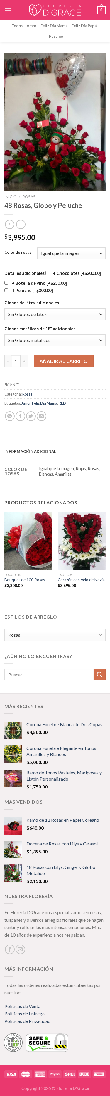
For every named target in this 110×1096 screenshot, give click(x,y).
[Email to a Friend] (41, 416)
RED (62, 403)
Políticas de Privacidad (27, 1021)
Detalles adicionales (24, 273)
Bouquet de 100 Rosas (24, 579)
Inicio (10, 196)
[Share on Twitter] (31, 416)
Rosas (28, 196)
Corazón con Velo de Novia (81, 579)
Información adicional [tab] (30, 451)
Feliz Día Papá (84, 25)
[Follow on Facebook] (10, 949)
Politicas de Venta (22, 1006)
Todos (17, 25)
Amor (31, 25)
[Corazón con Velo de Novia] (82, 541)
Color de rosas (17, 253)
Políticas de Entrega (24, 1013)
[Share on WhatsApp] (10, 416)
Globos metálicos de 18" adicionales (39, 328)
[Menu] (7, 10)
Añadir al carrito (64, 361)
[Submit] (100, 674)
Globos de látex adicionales (31, 302)
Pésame (56, 36)
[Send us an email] (20, 949)
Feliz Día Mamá (53, 25)
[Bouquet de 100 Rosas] (28, 541)
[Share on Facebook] (20, 416)
